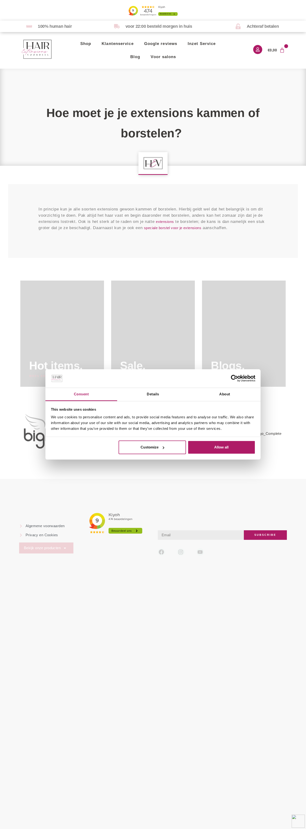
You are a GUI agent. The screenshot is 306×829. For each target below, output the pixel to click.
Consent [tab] (81, 394)
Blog (135, 57)
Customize (149, 447)
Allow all (221, 447)
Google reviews (160, 43)
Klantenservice (117, 43)
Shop (85, 43)
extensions (165, 222)
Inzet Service (202, 43)
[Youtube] (200, 552)
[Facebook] (161, 552)
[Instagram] (181, 552)
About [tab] (224, 394)
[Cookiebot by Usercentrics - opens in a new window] (234, 378)
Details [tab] (153, 394)
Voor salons (163, 57)
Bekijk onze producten (42, 548)
